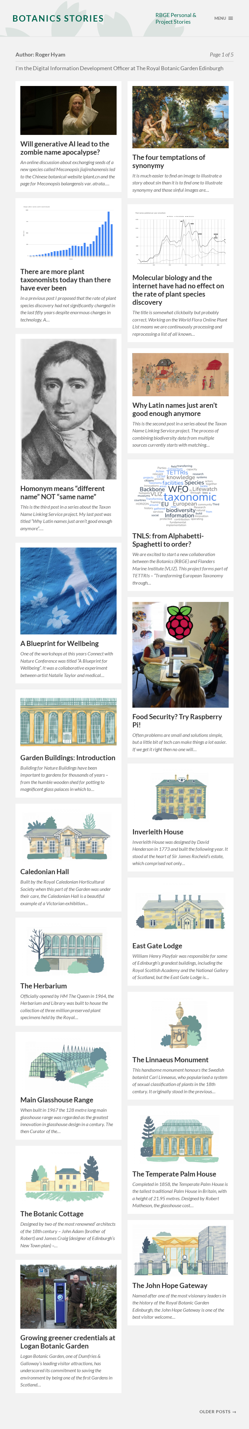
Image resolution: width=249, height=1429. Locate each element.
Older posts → (218, 1411)
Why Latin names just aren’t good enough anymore (174, 409)
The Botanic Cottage (52, 1214)
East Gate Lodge (157, 946)
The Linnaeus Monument (170, 1060)
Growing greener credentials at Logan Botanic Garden (67, 1342)
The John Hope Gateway (169, 1285)
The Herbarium (43, 986)
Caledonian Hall (44, 871)
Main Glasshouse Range (56, 1100)
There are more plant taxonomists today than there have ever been (65, 279)
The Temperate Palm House (174, 1174)
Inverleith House (157, 832)
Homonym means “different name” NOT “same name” (62, 492)
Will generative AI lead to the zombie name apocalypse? (64, 148)
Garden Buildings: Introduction (67, 758)
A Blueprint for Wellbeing (59, 643)
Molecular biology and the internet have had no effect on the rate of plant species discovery (178, 289)
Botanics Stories (58, 18)
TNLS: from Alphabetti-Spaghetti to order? (168, 540)
